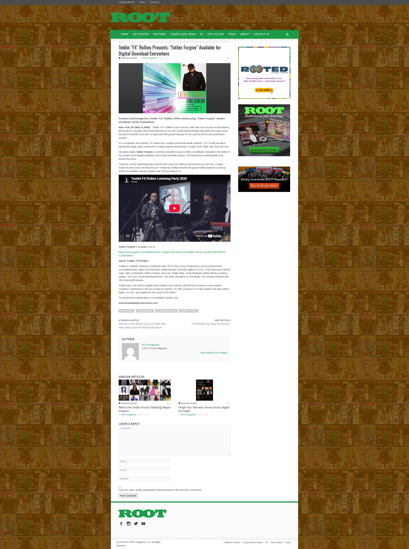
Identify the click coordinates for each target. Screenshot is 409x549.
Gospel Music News (252, 542)
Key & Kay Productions (166, 310)
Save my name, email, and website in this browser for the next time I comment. (160, 490)
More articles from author (214, 352)
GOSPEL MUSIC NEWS (183, 34)
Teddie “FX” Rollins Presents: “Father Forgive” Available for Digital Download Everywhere (170, 50)
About (142, 2)
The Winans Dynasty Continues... (211, 323)
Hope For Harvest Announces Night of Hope (204, 409)
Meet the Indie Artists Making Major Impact (145, 409)
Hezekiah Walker (144, 310)
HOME (124, 34)
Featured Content (137, 42)
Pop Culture (276, 542)
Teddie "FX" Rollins (188, 310)
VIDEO (232, 34)
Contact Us (154, 2)
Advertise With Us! (126, 2)
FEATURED (159, 34)
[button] (287, 34)
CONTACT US (261, 34)
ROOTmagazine (149, 58)
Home (121, 42)
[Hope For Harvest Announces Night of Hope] (204, 389)
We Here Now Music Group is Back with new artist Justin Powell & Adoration (142, 325)
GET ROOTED (141, 34)
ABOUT (244, 34)
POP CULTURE (216, 34)
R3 (201, 34)
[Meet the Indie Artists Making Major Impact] (145, 389)
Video (288, 542)
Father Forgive (126, 310)
